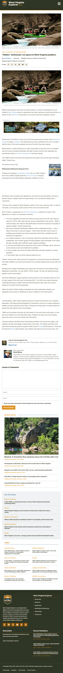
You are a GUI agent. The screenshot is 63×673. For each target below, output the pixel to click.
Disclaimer (13, 670)
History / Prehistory (10, 499)
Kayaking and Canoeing (20, 52)
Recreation (9, 52)
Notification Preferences (42, 608)
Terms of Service (31, 670)
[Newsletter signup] (4, 343)
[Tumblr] (21, 624)
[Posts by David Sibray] (8, 354)
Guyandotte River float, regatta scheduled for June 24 (22, 483)
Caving (6, 533)
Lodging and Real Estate (39, 567)
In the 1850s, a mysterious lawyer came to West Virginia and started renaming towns (27, 502)
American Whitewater (31, 212)
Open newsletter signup (10, 640)
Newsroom (38, 599)
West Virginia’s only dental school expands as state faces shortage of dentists (27, 527)
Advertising (38, 611)
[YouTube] (17, 624)
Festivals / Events (9, 548)
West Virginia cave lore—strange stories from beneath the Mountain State (29, 535)
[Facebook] (4, 624)
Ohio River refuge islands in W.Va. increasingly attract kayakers (25, 476)
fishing (40, 326)
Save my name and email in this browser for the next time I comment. (27, 403)
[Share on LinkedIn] (15, 64)
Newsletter (38, 605)
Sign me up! (13, 345)
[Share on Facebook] (8, 64)
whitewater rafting (24, 173)
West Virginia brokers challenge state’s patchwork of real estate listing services (44, 571)
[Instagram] (8, 624)
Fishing (6, 508)
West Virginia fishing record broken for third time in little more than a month (27, 511)
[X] (13, 624)
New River (14, 115)
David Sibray (7, 58)
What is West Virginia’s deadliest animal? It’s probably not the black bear (28, 519)
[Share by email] (22, 64)
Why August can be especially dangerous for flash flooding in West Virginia (17, 571)
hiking (13, 329)
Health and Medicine (10, 524)
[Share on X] (11, 64)
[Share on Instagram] (19, 64)
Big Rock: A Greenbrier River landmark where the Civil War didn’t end (31, 457)
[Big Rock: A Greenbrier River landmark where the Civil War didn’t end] (31, 436)
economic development (23, 153)
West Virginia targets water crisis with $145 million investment (44, 551)
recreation (17, 142)
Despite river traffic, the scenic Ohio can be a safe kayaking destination (28, 470)
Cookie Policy (6, 670)
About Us (37, 602)
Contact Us (38, 614)
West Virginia (12, 112)
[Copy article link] (26, 64)
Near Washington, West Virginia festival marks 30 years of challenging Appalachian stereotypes (16, 552)
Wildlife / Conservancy (11, 517)
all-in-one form (32, 175)
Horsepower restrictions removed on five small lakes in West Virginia (27, 463)
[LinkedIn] (25, 624)
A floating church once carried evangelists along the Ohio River (14, 579)
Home (3, 52)
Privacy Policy (21, 670)
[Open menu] (59, 3)
